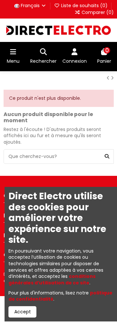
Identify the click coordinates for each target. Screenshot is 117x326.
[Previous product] (109, 78)
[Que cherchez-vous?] (107, 156)
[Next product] (112, 78)
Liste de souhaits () (84, 5)
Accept (22, 311)
